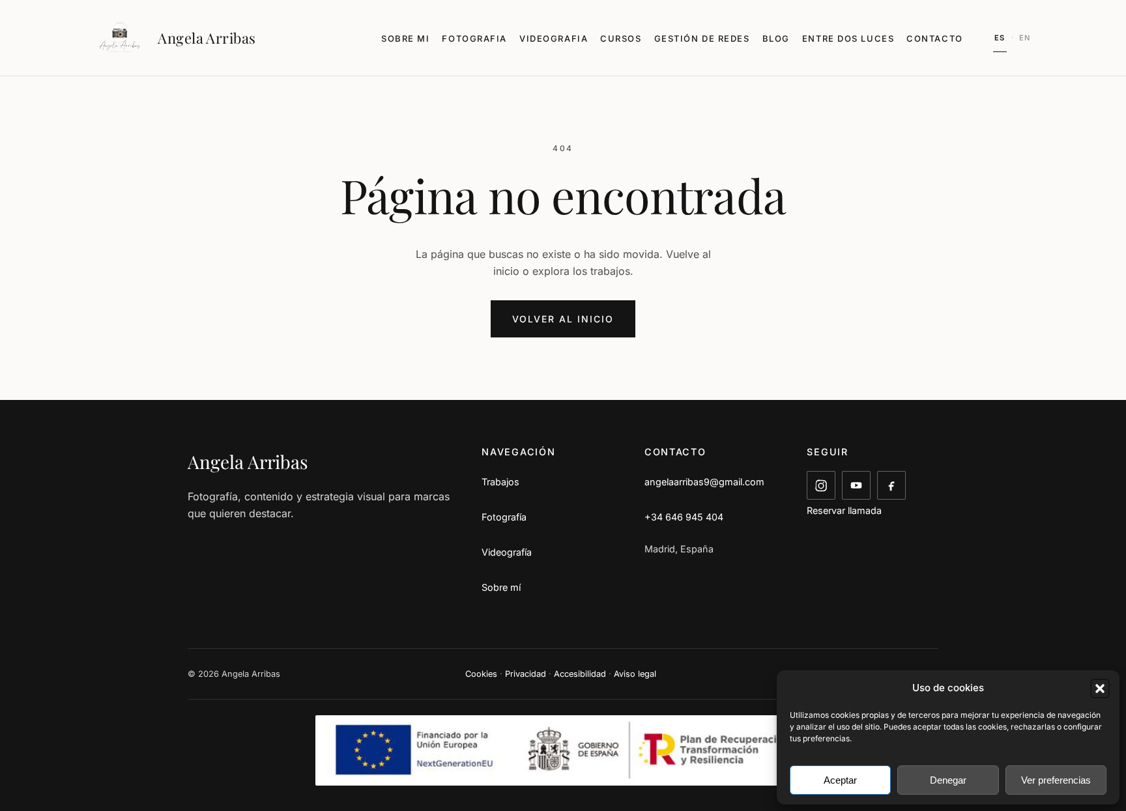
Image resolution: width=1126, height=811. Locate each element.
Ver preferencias (1056, 780)
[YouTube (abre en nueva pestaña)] (856, 485)
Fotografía (504, 516)
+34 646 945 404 (683, 516)
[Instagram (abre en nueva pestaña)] (821, 485)
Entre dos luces (848, 38)
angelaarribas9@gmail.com (704, 481)
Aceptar (840, 780)
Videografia (553, 38)
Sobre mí (501, 587)
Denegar (948, 780)
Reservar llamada (844, 510)
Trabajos (500, 481)
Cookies (481, 674)
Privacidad (525, 674)
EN (1025, 37)
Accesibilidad (580, 674)
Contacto (934, 38)
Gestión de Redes (702, 38)
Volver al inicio (562, 318)
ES (999, 37)
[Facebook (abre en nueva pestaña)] (891, 485)
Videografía (507, 552)
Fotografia (474, 38)
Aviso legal (635, 674)
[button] (1099, 688)
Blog (776, 38)
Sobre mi (405, 38)
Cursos (620, 38)
